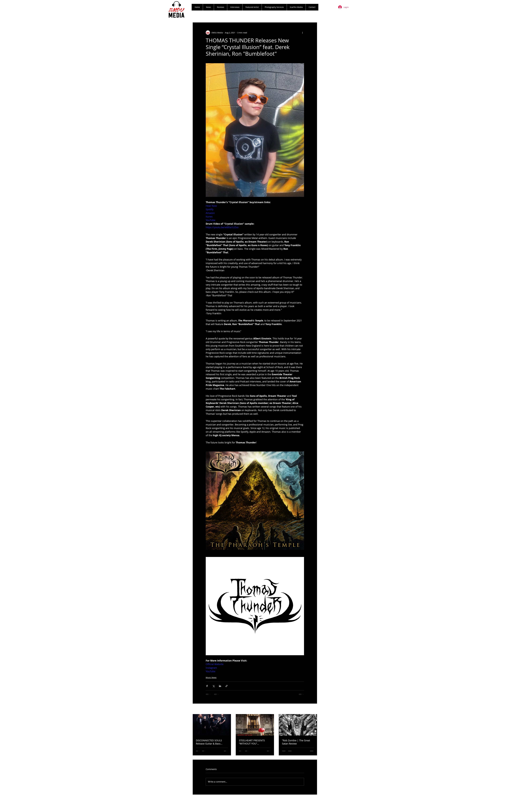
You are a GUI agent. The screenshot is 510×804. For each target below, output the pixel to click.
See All (314, 709)
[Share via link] (226, 686)
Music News (211, 677)
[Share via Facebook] (207, 686)
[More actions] (302, 32)
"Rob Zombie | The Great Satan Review (296, 742)
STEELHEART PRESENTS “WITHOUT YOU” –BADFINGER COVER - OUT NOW (253, 742)
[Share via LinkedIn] (220, 686)
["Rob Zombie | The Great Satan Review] (298, 725)
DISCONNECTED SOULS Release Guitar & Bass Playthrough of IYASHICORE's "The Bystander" (212, 742)
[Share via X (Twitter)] (213, 686)
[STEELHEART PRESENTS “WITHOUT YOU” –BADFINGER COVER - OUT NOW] (255, 725)
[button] (220, 7)
